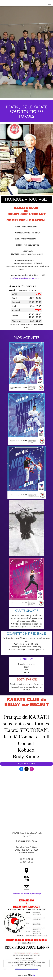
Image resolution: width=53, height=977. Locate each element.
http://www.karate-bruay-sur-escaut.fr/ (24, 278)
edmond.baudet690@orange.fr (27, 894)
